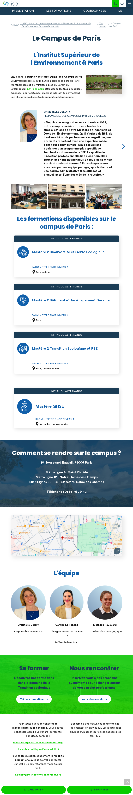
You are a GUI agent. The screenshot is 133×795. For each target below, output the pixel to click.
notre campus (35, 89)
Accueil (14, 25)
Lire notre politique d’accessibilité (38, 749)
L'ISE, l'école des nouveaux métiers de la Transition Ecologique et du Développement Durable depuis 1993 (56, 25)
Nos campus (102, 25)
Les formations (58, 10)
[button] (123, 146)
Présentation (23, 10)
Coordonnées (94, 10)
